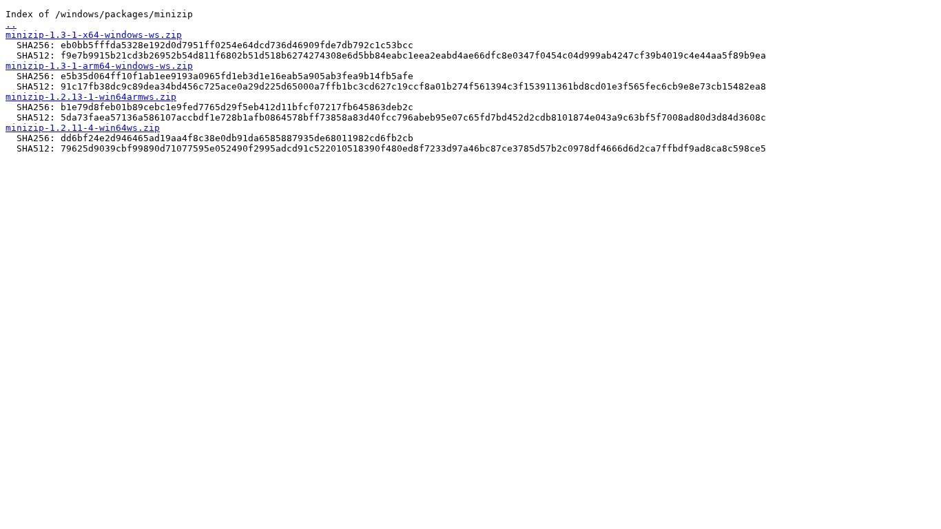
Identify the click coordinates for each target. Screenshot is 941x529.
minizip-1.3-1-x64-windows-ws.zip (94, 35)
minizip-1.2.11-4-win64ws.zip (83, 128)
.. (11, 24)
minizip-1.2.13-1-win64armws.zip (91, 97)
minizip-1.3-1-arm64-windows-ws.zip (99, 66)
